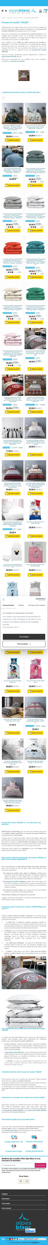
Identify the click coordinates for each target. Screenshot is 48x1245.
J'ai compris (24, 637)
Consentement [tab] (8, 605)
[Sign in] (40, 11)
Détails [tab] (21, 605)
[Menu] (2, 10)
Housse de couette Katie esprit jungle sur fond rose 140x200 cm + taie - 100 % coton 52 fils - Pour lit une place (12, 801)
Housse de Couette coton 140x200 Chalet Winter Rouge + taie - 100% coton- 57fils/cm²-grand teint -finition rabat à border (12, 399)
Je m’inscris (41, 1165)
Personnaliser (22, 644)
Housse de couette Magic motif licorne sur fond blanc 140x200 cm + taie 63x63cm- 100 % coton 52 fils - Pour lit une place (35, 442)
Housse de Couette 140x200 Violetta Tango (35, 681)
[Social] (20, 1181)
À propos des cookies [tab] (36, 605)
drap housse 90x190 (9, 56)
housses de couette (18, 61)
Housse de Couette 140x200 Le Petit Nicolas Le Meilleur (35, 565)
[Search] (6, 10)
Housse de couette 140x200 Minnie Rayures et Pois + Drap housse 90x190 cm (12, 566)
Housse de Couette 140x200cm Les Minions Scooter (35, 522)
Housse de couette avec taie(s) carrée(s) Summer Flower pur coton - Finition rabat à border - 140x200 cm (35, 127)
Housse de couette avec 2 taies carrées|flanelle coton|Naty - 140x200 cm (35, 721)
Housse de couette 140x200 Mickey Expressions (12, 681)
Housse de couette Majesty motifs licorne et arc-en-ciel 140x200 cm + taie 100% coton (12, 763)
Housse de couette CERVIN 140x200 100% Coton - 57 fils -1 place (13, 720)
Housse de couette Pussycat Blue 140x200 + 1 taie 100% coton (35, 762)
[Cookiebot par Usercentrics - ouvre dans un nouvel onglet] (35, 599)
